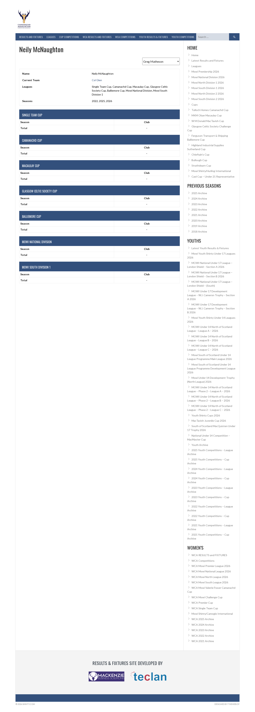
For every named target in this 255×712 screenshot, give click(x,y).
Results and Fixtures (31, 37)
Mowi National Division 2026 (208, 77)
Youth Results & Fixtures (153, 37)
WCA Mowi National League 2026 (211, 571)
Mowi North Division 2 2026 (208, 93)
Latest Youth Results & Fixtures (210, 248)
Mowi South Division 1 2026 (208, 88)
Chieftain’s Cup (200, 154)
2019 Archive (199, 226)
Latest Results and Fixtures (208, 60)
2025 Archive (199, 193)
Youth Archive (200, 444)
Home (195, 55)
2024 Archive (199, 198)
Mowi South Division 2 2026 (208, 99)
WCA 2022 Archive (203, 635)
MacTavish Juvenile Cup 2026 (209, 420)
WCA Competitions (203, 560)
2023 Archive (199, 204)
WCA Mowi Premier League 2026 (211, 565)
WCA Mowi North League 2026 (210, 576)
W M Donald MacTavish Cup (208, 121)
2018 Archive (199, 231)
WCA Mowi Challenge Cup (207, 597)
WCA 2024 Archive (203, 624)
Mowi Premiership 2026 (205, 71)
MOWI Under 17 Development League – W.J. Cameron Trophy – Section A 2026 (211, 295)
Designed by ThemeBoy (227, 704)
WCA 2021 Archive (203, 641)
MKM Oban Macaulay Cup (207, 115)
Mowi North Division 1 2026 (208, 82)
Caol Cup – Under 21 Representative (213, 176)
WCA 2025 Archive (203, 619)
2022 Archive (199, 209)
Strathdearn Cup (201, 165)
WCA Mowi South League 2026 (210, 582)
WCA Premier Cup (202, 602)
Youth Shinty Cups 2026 (206, 415)
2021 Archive (199, 215)
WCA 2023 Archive (203, 630)
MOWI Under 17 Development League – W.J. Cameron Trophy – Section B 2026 (211, 308)
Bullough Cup (199, 160)
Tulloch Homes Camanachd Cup (210, 110)
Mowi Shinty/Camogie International (212, 613)
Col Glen (97, 80)
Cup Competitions (69, 37)
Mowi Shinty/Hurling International (211, 170)
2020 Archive (199, 220)
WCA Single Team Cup (205, 608)
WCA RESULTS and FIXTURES (97, 37)
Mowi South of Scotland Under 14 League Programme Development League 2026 (211, 368)
